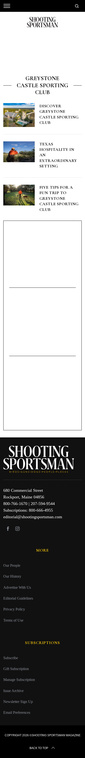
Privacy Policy (14, 609)
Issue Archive (13, 691)
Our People (11, 565)
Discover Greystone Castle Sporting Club (59, 114)
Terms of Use (13, 620)
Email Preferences (16, 712)
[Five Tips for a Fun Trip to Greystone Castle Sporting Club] (18, 195)
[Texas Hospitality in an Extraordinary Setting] (18, 151)
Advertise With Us (17, 587)
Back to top (39, 748)
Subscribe (10, 658)
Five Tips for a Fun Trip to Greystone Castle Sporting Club (59, 198)
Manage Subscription (19, 680)
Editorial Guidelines (18, 598)
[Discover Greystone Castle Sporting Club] (18, 115)
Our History (12, 576)
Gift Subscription (16, 669)
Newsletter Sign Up (18, 702)
